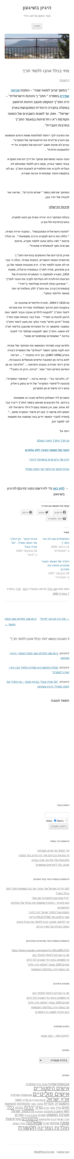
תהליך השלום (19, 1123)
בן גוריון (27, 1099)
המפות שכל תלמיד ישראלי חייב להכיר (48, 912)
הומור (18, 1099)
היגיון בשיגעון (37, 7)
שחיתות (54, 1123)
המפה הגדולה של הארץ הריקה (52, 926)
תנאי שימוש (63, 1151)
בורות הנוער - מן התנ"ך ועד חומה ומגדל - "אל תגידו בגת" (23, 542)
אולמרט (31, 1084)
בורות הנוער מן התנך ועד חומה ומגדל (47, 469)
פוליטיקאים (44, 1119)
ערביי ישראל (63, 1119)
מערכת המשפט (57, 1115)
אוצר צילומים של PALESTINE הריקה (49, 917)
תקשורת (27, 1128)
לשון (66, 1111)
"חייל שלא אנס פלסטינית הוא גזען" (50, 898)
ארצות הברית (39, 1100)
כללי (10, 1107)
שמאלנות (34, 1122)
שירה (46, 1123)
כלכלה (19, 1107)
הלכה (40, 1104)
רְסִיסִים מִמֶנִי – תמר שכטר (55, 1035)
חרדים (46, 1108)
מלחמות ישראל (22, 1111)
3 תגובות (64, 80)
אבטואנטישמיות (58, 1084)
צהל (18, 1119)
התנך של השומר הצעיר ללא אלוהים (47, 450)
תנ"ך (18, 589)
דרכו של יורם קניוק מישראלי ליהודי (49, 459)
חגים (65, 1108)
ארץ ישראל (57, 1099)
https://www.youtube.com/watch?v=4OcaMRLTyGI (40, 950)
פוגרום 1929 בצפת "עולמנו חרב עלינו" (48, 964)
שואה (64, 1122)
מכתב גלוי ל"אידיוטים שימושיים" (52, 864)
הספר (33, 1104)
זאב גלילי (52, 589)
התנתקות (10, 1103)
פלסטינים (30, 1118)
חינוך (25, 589)
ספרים (19, 1115)
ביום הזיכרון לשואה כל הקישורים (52, 1012)
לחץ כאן (59, 488)
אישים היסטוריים (51, 1088)
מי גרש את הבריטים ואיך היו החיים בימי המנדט (44, 855)
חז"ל (58, 1107)
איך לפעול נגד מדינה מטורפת (53, 850)
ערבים (53, 1119)
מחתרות (39, 1111)
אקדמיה (15, 1094)
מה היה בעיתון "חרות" (54, 618)
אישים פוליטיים (51, 1094)
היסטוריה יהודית (56, 1103)
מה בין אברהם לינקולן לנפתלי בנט (50, 955)
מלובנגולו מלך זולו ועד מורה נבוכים (50, 860)
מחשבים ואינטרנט (53, 1111)
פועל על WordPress (44, 1151)
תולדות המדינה (53, 1128)
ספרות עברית (30, 1115)
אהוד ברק (42, 1084)
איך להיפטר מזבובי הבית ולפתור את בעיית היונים (43, 921)
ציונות (10, 1119)
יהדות (29, 1107)
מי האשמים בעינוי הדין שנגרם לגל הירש (48, 959)
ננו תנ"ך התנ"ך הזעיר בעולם (53, 440)
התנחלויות (23, 1103)
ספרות (42, 1115)
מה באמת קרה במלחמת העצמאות (50, 969)
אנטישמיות (26, 1095)
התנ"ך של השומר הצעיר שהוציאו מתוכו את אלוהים (55, 565)
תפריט (37, 26)
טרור (39, 1107)
